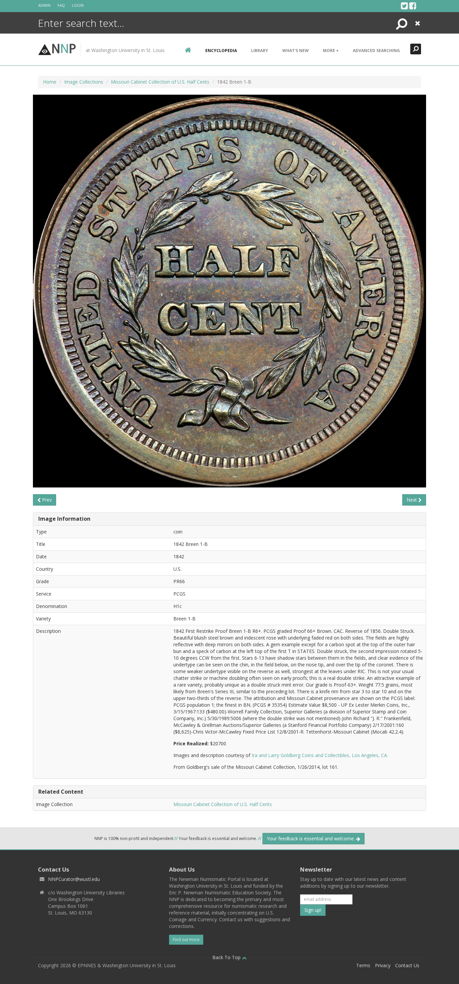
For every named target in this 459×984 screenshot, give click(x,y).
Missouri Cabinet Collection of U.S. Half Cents (160, 82)
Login (78, 5)
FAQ (61, 5)
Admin (44, 5)
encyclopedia (221, 50)
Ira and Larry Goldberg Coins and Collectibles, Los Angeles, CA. (320, 755)
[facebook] (412, 6)
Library (259, 50)
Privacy (382, 965)
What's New (295, 50)
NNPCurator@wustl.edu (74, 879)
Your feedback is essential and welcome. (311, 838)
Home (49, 82)
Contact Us (407, 965)
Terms (363, 965)
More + (331, 50)
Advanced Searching (376, 50)
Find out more (186, 939)
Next (412, 500)
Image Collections (83, 82)
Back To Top (227, 957)
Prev (46, 500)
